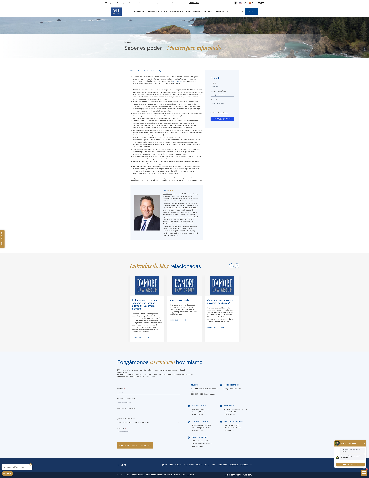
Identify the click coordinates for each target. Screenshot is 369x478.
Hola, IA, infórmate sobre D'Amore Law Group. (178, 475)
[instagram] (263, 3)
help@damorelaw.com (232, 389)
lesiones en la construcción (172, 210)
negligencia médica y (188, 210)
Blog (188, 11)
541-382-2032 (229, 414)
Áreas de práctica (176, 11)
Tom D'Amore (167, 194)
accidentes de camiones (189, 208)
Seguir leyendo (137, 338)
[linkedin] (261, 3)
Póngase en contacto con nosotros (222, 119)
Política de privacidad (233, 475)
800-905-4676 (203, 394)
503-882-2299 (197, 430)
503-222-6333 (194, 3)
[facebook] (259, 3)
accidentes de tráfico (173, 208)
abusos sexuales (168, 212)
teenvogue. (177, 81)
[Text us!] (7, 473)
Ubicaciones (208, 11)
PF (228, 11)
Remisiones (220, 11)
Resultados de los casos (157, 11)
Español (254, 3)
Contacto (251, 11)
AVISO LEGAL (247, 475)
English (245, 3)
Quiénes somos (139, 11)
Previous (231, 265)
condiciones (224, 113)
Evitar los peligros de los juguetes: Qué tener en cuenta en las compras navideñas (144, 304)
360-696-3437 (229, 430)
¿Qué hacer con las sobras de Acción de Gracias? (220, 301)
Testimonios (197, 11)
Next (237, 265)
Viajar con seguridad (180, 299)
